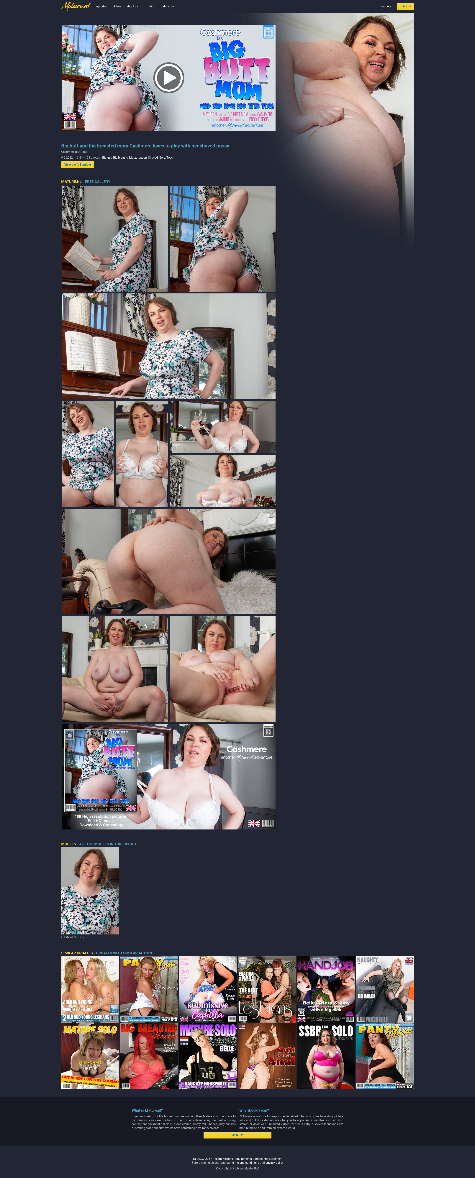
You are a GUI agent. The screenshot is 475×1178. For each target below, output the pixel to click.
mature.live (167, 6)
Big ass (107, 157)
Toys (169, 157)
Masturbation (138, 157)
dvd (151, 6)
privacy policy (275, 1162)
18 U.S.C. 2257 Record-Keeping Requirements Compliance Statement (237, 1159)
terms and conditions (245, 1162)
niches (116, 6)
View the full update (77, 164)
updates (101, 6)
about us (132, 6)
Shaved (153, 157)
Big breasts (120, 157)
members (385, 6)
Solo (162, 157)
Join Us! (405, 6)
